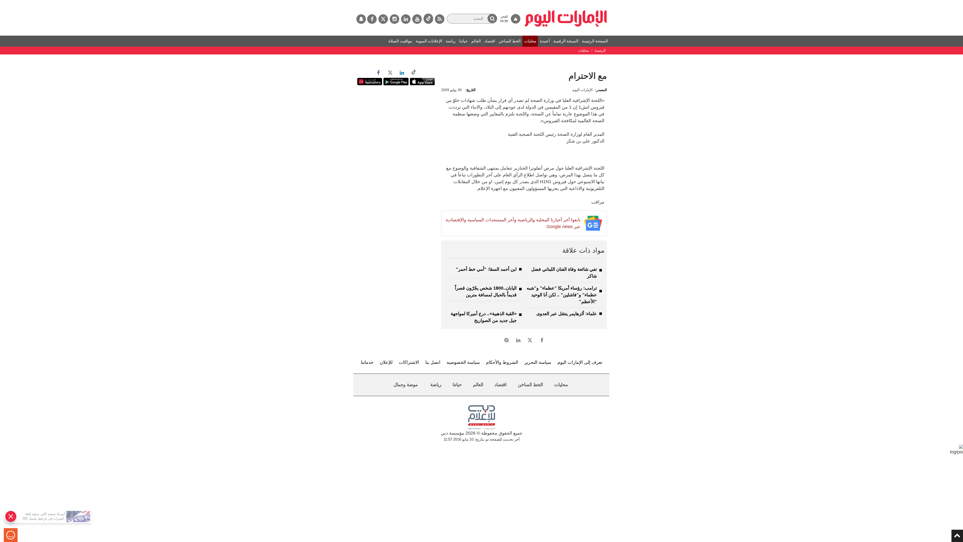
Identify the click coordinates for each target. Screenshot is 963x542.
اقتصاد (489, 41)
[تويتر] (383, 19)
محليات (530, 41)
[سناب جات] (361, 19)
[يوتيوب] (417, 19)
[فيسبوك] (372, 19)
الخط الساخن (510, 41)
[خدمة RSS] (439, 19)
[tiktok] (428, 19)
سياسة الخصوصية (463, 362)
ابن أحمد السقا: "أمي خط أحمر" (486, 269)
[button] (492, 18)
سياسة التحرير (537, 362)
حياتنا (463, 41)
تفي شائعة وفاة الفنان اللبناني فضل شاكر (564, 273)
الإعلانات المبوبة (429, 41)
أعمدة (545, 41)
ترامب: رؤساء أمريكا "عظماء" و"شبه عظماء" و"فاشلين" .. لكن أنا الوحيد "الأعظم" (562, 295)
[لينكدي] (406, 19)
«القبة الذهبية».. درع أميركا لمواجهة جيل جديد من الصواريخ (484, 317)
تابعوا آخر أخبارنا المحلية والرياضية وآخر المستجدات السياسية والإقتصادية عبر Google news (513, 223)
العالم (476, 41)
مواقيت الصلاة (400, 41)
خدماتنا (367, 362)
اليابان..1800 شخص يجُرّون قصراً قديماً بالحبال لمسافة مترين (486, 291)
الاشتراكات (409, 362)
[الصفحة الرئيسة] (566, 2)
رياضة (451, 41)
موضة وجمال (405, 384)
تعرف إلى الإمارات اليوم (579, 362)
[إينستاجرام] (394, 19)
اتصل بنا (432, 362)
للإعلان (386, 362)
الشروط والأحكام (502, 362)
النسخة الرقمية (565, 41)
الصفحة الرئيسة (595, 41)
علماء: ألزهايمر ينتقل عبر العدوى (566, 313)
